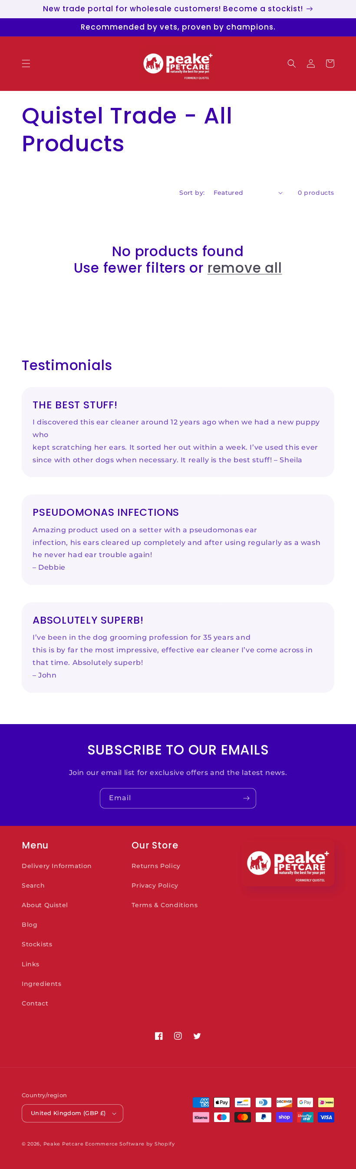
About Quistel (45, 905)
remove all (245, 268)
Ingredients (42, 984)
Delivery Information (57, 866)
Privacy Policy (155, 885)
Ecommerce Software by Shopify (130, 1144)
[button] (26, 63)
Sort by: (191, 193)
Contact (35, 1003)
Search (33, 885)
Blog (29, 925)
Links (31, 964)
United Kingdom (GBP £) (68, 1112)
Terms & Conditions (165, 905)
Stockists (37, 944)
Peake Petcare (63, 1144)
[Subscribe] (246, 798)
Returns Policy (156, 866)
